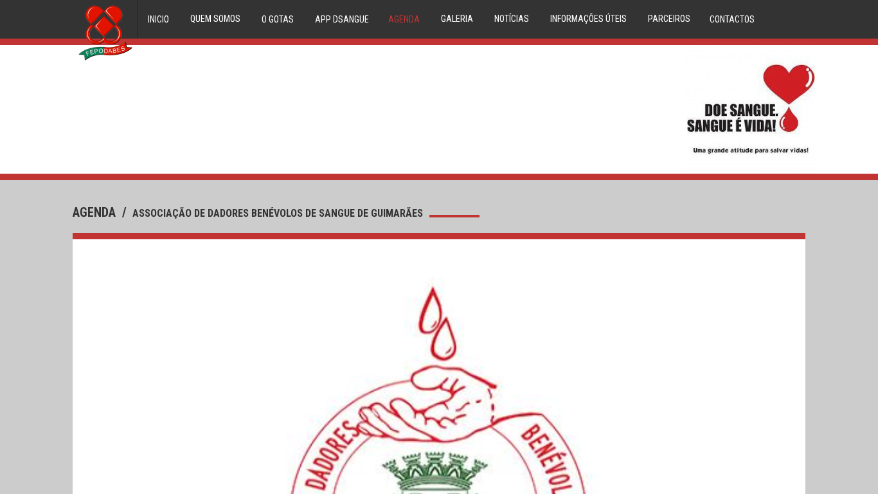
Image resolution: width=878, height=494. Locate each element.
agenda (96, 212)
